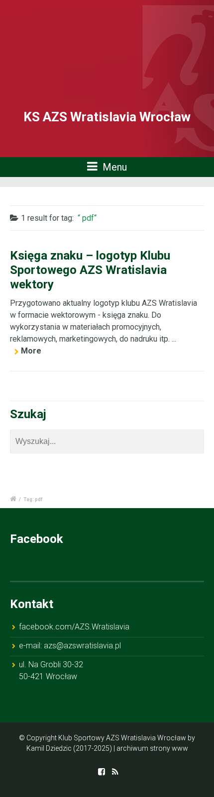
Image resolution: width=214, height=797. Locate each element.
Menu (113, 167)
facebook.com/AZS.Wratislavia (74, 626)
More (31, 350)
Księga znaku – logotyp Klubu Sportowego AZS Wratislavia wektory (90, 270)
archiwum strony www (152, 748)
